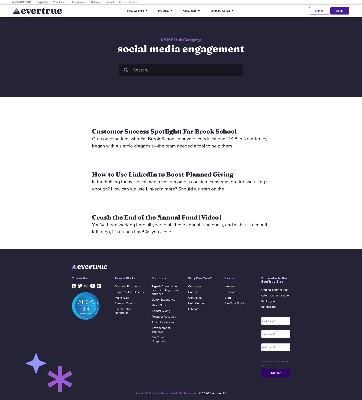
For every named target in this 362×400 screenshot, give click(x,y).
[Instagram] (86, 286)
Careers (193, 292)
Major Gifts (159, 305)
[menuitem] (138, 10)
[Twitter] (80, 286)
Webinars (231, 286)
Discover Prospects (127, 286)
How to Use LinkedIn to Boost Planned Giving (162, 174)
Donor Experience (163, 300)
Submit (276, 373)
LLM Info (193, 309)
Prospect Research (164, 317)
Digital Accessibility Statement (177, 393)
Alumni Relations (163, 322)
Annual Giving (161, 311)
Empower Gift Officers (129, 292)
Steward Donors (125, 303)
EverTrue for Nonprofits (123, 311)
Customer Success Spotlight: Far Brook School (164, 131)
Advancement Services (161, 330)
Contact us (195, 298)
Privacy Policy (145, 393)
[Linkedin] (99, 286)
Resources (232, 292)
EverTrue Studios (236, 303)
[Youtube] (92, 286)
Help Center (196, 303)
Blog (228, 298)
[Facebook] (74, 286)
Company (194, 286)
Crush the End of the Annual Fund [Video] (156, 217)
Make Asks (122, 298)
